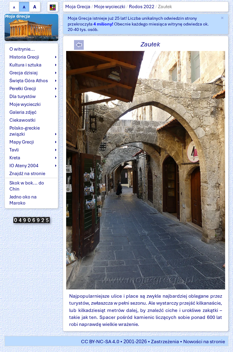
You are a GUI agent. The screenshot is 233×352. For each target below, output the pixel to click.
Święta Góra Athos (28, 81)
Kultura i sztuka (25, 65)
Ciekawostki (22, 120)
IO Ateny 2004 (24, 166)
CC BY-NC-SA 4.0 (100, 341)
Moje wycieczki (109, 7)
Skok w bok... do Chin (26, 186)
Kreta (14, 158)
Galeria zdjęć (22, 112)
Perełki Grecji (22, 89)
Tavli (14, 150)
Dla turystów (22, 96)
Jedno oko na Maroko (23, 200)
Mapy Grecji (21, 142)
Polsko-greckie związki (24, 131)
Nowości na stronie (204, 341)
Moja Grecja (77, 7)
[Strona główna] (31, 27)
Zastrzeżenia (165, 341)
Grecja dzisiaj (23, 73)
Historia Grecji (24, 57)
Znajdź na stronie (27, 174)
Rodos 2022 (141, 7)
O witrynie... (22, 49)
